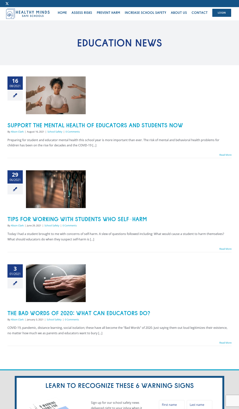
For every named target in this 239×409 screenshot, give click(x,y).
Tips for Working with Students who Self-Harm (77, 219)
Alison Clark (17, 131)
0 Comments (73, 131)
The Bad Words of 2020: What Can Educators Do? (78, 313)
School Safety (54, 131)
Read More (225, 154)
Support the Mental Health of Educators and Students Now (95, 125)
